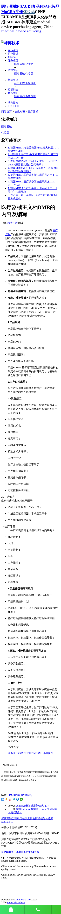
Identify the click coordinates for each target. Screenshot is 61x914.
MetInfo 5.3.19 (22, 899)
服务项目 (13, 60)
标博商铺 (6, 818)
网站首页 (13, 50)
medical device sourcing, (21, 31)
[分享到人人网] (17, 799)
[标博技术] (10, 43)
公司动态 (19, 83)
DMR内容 (14, 795)
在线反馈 (30, 96)
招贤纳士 (13, 89)
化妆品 (29, 12)
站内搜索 (13, 102)
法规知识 (13, 70)
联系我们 (13, 93)
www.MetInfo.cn (16, 902)
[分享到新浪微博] (10, 799)
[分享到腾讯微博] (14, 799)
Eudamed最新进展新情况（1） (33, 805)
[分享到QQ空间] (6, 799)
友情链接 (38, 818)
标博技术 (12, 223)
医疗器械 (13, 53)
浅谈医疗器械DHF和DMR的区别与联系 (30, 753)
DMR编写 (26, 795)
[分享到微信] (21, 799)
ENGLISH (13, 106)
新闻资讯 (13, 80)
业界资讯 (30, 83)
